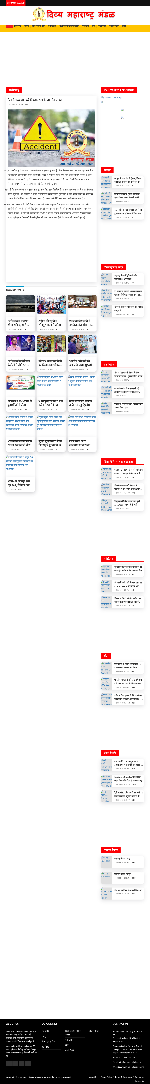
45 (87, 329)
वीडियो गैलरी (114, 26)
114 (132, 283)
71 (25, 489)
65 (25, 409)
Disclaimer (139, 1077)
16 (132, 380)
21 (132, 186)
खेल (93, 26)
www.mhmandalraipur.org (132, 1067)
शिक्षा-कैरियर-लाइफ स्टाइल (69, 26)
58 (56, 369)
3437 (133, 862)
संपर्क (124, 26)
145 (133, 493)
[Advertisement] (75, 54)
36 (132, 411)
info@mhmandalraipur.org (130, 1062)
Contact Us (139, 1081)
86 (133, 574)
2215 (133, 800)
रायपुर (26, 26)
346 (133, 687)
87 (56, 449)
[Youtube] (142, 3)
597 (132, 590)
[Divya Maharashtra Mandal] (75, 15)
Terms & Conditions (123, 1077)
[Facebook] (131, 3)
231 (132, 508)
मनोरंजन (85, 26)
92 (26, 449)
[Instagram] (138, 3)
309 (132, 671)
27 (57, 329)
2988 (133, 893)
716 (133, 606)
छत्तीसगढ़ (17, 26)
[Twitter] (135, 3)
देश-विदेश (52, 26)
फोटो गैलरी (102, 26)
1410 (133, 784)
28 (132, 217)
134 (132, 477)
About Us (93, 1077)
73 (57, 409)
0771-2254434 (129, 1057)
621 (133, 703)
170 (26, 369)
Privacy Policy (106, 1077)
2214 (133, 768)
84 (87, 369)
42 (25, 329)
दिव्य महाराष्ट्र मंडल (38, 26)
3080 (133, 878)
